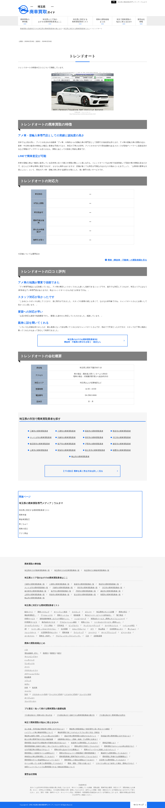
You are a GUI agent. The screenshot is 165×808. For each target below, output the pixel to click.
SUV (26, 694)
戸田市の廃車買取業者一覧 (86, 591)
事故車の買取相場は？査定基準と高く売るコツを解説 (89, 729)
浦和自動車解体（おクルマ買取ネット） (55, 619)
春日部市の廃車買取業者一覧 (35, 591)
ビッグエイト (74, 625)
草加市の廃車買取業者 (66, 450)
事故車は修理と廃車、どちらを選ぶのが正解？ (42, 736)
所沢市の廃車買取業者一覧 (87, 588)
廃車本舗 (65, 632)
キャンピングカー (31, 657)
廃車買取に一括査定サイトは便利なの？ (39, 753)
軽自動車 (27, 677)
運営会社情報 (141, 20)
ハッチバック (29, 660)
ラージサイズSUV (56, 694)
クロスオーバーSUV (40, 694)
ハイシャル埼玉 (129, 625)
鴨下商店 (119, 615)
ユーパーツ (92, 632)
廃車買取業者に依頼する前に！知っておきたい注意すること (47, 746)
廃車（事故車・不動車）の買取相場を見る (127, 260)
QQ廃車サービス (30, 622)
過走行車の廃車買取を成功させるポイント (80, 736)
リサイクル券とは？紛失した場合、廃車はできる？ (115, 763)
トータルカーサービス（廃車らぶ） (107, 622)
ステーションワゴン (32, 674)
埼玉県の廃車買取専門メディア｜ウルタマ (132, 2)
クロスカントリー (31, 670)
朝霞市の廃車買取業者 (122, 450)
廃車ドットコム (63, 615)
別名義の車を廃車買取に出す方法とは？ (116, 736)
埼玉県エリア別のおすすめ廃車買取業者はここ (50, 20)
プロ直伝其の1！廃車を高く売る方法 (38, 715)
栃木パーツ (28, 612)
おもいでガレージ (79, 629)
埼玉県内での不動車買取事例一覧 (37, 570)
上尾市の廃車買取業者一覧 (34, 595)
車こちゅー (132, 629)
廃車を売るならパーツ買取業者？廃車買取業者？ (77, 753)
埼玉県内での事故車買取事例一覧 (96, 570)
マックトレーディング (91, 625)
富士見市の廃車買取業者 (95, 450)
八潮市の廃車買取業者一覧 (59, 584)
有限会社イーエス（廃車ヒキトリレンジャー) (108, 619)
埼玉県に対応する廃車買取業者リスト (80, 20)
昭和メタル (85, 622)
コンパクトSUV (85, 694)
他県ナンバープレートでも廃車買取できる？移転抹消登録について (49, 767)
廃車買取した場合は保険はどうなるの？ (79, 760)
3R (25, 629)
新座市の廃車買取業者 (94, 431)
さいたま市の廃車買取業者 (41, 437)
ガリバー (88, 612)
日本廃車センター (116, 629)
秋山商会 (101, 629)
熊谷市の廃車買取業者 (122, 431)
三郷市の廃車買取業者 (39, 431)
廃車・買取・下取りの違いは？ (79, 763)
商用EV (46, 653)
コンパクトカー (30, 701)
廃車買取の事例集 (24, 20)
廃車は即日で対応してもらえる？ (87, 746)
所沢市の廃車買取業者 (94, 437)
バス (26, 650)
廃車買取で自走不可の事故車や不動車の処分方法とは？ (45, 743)
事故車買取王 (30, 615)
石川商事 (64, 629)
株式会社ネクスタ (48, 622)
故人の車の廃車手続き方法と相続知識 (38, 739)
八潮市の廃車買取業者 (66, 431)
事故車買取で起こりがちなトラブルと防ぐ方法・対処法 (79, 732)
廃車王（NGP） (45, 636)
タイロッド (76, 612)
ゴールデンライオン (32, 625)
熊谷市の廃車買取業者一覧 (109, 584)
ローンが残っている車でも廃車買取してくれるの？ (43, 763)
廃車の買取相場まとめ (102, 20)
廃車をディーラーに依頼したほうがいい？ (100, 750)
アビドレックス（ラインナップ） (68, 636)
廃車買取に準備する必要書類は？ (115, 756)
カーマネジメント (111, 625)
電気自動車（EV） (31, 653)
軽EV (59, 653)
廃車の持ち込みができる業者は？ (66, 750)
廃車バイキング (43, 612)
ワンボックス (29, 663)
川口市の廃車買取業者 (122, 437)
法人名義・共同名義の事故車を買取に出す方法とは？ (44, 729)
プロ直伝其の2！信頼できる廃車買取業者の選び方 (76, 715)
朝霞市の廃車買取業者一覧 (110, 595)
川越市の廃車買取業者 (66, 437)
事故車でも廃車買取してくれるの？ (114, 753)
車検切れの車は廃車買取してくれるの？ (39, 756)
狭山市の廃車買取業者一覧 (34, 598)
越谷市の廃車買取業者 (122, 444)
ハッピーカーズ (80, 619)
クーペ (27, 667)
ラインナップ (79, 632)
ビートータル (126, 632)
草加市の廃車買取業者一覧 (59, 595)
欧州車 (34, 688)
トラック (27, 681)
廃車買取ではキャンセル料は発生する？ (119, 746)
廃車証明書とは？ (109, 743)
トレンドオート (30, 632)
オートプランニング (108, 632)
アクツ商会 (48, 625)
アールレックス (47, 615)
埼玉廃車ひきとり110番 (105, 612)
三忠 (87, 636)
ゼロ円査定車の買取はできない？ (37, 750)
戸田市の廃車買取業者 (94, 444)
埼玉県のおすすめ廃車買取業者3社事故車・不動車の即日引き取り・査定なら (82, 340)
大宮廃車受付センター (49, 632)
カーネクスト (29, 636)
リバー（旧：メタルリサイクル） (43, 629)
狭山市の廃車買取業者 (80, 456)
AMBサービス (29, 619)
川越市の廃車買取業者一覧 (63, 588)
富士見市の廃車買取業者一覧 (85, 595)
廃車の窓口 (123, 612)
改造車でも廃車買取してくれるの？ (84, 743)
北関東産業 (98, 636)
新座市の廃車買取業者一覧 (84, 584)
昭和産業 (77, 615)
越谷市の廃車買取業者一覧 (110, 591)
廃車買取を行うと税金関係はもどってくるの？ (42, 760)
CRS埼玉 (60, 625)
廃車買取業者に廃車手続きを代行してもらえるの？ (78, 756)
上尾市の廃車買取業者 (39, 450)
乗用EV (53, 653)
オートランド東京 (60, 612)
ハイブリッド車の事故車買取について (38, 732)
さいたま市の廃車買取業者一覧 (36, 588)
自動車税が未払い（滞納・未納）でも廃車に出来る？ (78, 739)
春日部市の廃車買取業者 (40, 444)
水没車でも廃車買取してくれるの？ (112, 760)
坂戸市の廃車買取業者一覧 (61, 591)
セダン (27, 684)
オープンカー (29, 698)
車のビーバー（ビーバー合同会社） (98, 615)
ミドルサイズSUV (71, 694)
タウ (92, 629)
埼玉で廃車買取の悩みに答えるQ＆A (123, 20)
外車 (26, 688)
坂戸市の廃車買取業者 (66, 444)
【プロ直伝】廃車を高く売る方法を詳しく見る (82, 471)
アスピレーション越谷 (68, 622)
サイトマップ (139, 805)
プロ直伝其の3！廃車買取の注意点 (112, 715)
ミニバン (27, 691)
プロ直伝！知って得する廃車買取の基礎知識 (45, 708)
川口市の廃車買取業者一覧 (112, 588)
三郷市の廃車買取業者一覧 (34, 584)
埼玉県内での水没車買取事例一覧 (66, 570)
